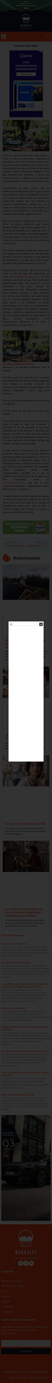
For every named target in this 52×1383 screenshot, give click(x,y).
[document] (26, 691)
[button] (41, 624)
